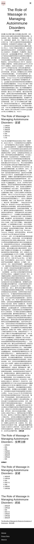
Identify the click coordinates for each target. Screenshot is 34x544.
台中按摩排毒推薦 (7, 254)
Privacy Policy (5, 536)
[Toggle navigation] (30, 3)
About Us (4, 539)
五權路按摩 (10, 182)
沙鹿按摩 (16, 274)
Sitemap (3, 533)
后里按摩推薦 (16, 220)
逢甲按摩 (21, 425)
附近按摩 (11, 523)
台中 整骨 (29, 109)
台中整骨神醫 (13, 54)
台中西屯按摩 (12, 307)
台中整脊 (6, 82)
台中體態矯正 (9, 339)
